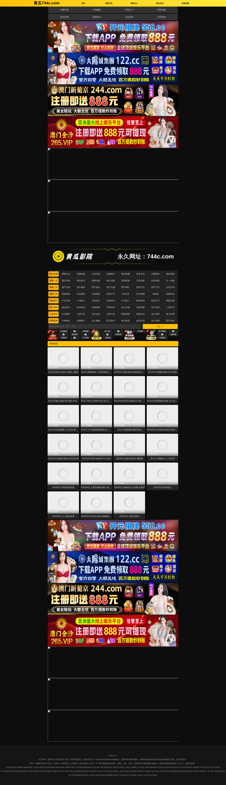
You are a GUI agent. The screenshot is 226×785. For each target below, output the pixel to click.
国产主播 (111, 287)
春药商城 (64, 17)
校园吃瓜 (170, 294)
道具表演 (140, 274)
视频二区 (53, 287)
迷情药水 (97, 17)
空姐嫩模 (97, 10)
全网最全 (66, 321)
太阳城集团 (63, 331)
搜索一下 (160, 327)
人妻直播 (107, 337)
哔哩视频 (53, 321)
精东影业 (81, 280)
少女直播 (86, 337)
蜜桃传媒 (96, 280)
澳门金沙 (107, 331)
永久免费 (155, 321)
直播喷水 (111, 274)
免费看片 (81, 321)
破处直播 (170, 274)
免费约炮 (64, 10)
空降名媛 (161, 10)
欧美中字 (155, 301)
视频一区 (53, 280)
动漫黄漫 (96, 294)
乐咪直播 (64, 337)
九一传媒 (170, 280)
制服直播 (75, 334)
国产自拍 (66, 287)
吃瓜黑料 (81, 294)
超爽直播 (173, 334)
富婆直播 (118, 334)
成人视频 (96, 321)
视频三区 (53, 294)
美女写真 (155, 307)
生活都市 (66, 314)
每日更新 (125, 321)
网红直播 (53, 274)
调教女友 (66, 274)
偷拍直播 (125, 274)
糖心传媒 (111, 280)
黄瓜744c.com (47, 3)
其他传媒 (125, 280)
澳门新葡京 (162, 331)
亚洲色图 (96, 307)
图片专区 (53, 307)
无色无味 (129, 17)
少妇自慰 (96, 274)
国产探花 (96, 287)
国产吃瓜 (140, 287)
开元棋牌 (140, 331)
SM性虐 (125, 294)
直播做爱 (81, 274)
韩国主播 (170, 301)
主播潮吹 (155, 274)
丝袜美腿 (140, 307)
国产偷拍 (81, 287)
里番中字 (111, 294)
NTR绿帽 (140, 294)
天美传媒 (140, 280)
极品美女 (66, 307)
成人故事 (155, 314)
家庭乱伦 (140, 314)
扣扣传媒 (155, 280)
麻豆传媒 (66, 280)
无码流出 (96, 301)
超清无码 (140, 321)
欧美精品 (81, 307)
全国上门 (129, 10)
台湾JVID (170, 287)
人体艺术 (170, 307)
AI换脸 (155, 294)
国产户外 (155, 287)
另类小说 (111, 314)
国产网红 (125, 287)
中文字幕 (66, 301)
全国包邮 (161, 17)
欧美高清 (140, 301)
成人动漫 (125, 307)
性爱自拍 (111, 307)
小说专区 (53, 314)
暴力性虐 (170, 314)
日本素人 (125, 301)
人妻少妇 (81, 314)
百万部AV (110, 321)
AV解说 (80, 301)
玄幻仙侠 (96, 314)
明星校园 (125, 314)
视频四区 (53, 301)
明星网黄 (66, 294)
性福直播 (162, 337)
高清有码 (111, 301)
